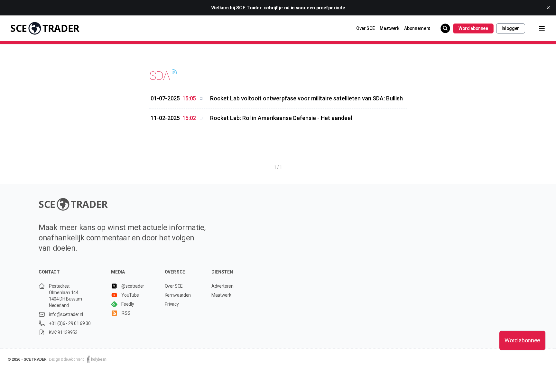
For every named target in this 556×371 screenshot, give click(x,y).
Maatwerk (389, 28)
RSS (126, 313)
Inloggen (511, 28)
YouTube (130, 295)
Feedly (127, 304)
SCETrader (44, 28)
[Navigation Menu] (537, 28)
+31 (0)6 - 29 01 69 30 (69, 323)
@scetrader (132, 286)
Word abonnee (473, 28)
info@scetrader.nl (66, 314)
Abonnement (417, 28)
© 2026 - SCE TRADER (27, 359)
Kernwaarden (178, 295)
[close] (548, 8)
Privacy (172, 304)
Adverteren (222, 286)
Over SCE (365, 28)
